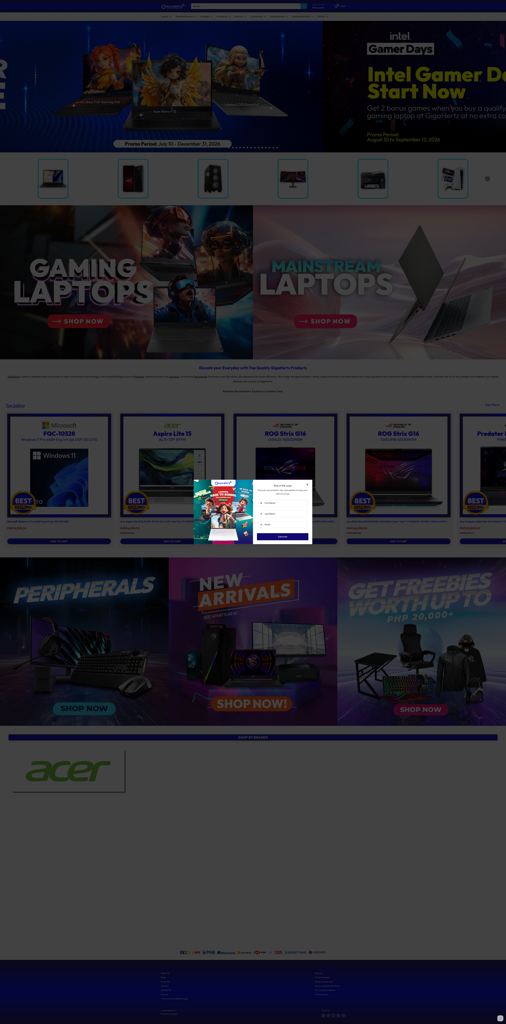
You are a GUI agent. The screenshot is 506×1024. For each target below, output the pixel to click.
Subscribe (282, 536)
